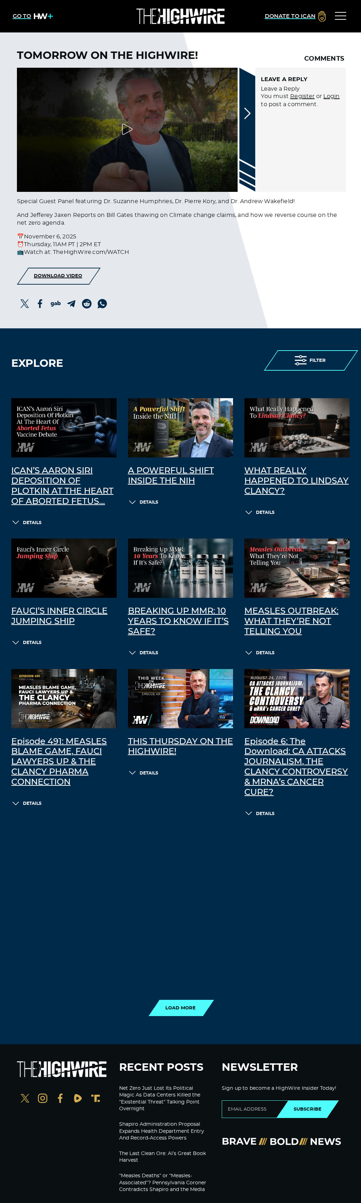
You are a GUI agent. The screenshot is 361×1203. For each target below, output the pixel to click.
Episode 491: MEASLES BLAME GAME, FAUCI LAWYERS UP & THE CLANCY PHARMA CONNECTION (59, 761)
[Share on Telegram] (71, 303)
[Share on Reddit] (86, 303)
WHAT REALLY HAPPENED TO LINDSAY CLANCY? (296, 481)
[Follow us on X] (25, 1099)
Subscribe (308, 1109)
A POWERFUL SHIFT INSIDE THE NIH (171, 476)
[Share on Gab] (55, 303)
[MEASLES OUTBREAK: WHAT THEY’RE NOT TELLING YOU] (297, 568)
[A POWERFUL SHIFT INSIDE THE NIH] (180, 427)
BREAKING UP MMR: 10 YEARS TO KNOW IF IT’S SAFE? (178, 621)
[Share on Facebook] (40, 303)
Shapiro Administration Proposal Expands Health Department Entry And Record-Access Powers (161, 1131)
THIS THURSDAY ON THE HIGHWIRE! (180, 746)
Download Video (58, 275)
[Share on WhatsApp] (102, 303)
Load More (180, 1007)
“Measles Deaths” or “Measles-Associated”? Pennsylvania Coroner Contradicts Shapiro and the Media (162, 1182)
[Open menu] (340, 16)
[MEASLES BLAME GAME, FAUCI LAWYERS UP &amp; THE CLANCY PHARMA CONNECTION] (64, 698)
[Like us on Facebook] (60, 1099)
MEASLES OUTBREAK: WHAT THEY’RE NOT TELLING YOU (291, 621)
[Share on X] (24, 303)
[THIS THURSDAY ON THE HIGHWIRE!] (180, 698)
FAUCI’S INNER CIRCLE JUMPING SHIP (59, 616)
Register (302, 96)
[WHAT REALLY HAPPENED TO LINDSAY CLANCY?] (297, 427)
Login (331, 96)
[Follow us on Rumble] (78, 1099)
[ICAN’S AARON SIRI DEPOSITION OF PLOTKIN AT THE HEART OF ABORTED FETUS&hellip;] (64, 427)
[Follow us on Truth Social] (95, 1099)
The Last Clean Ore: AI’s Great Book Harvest (162, 1157)
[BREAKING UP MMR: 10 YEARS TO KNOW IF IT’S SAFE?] (180, 568)
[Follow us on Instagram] (43, 1099)
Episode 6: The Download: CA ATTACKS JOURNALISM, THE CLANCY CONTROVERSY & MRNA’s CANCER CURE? (296, 767)
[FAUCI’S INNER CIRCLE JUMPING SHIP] (64, 568)
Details (32, 523)
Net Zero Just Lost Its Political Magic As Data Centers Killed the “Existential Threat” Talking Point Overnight (159, 1099)
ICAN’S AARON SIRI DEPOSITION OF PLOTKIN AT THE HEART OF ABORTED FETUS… (62, 486)
